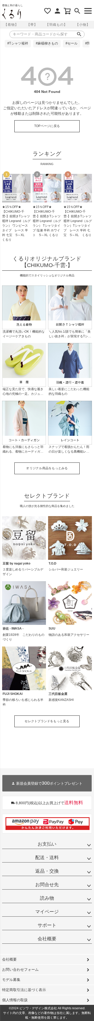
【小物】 (82, 25)
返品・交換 (47, 871)
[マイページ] (57, 11)
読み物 (47, 898)
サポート (47, 925)
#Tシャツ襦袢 (17, 43)
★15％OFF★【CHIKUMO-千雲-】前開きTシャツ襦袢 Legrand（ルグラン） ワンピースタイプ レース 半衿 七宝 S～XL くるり (16, 223)
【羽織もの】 (56, 25)
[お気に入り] (47, 11)
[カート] (67, 11)
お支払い (47, 844)
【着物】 (11, 25)
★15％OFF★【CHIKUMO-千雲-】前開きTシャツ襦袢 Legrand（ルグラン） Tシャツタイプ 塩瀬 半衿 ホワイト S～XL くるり (47, 221)
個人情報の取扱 (15, 1000)
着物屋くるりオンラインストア (11, 14)
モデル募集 (11, 980)
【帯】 (32, 25)
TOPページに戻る (47, 126)
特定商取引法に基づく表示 (24, 990)
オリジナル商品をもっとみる (47, 468)
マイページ (47, 911)
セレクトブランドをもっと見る (47, 721)
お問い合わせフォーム (20, 969)
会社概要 (47, 938)
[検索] (77, 11)
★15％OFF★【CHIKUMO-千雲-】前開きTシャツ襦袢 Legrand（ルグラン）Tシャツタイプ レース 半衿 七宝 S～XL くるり (77, 221)
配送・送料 (47, 857)
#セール (72, 43)
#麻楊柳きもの (47, 43)
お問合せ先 (47, 884)
